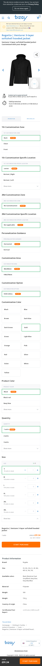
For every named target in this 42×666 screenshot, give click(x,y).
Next (39, 70)
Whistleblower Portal (21, 651)
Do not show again (21, 8)
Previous (3, 70)
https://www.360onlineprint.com (14, 30)
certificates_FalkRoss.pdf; (31, 610)
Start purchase (21, 544)
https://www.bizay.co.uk (12, 25)
